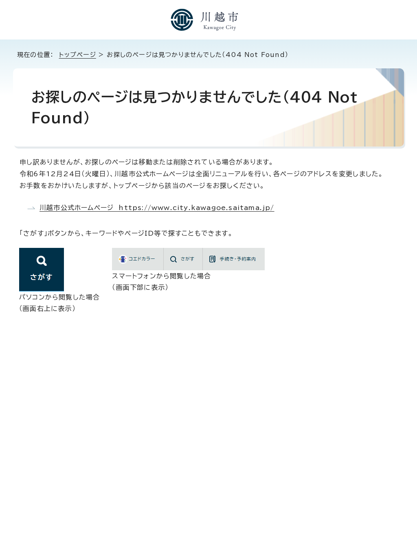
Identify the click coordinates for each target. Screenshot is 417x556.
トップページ (77, 55)
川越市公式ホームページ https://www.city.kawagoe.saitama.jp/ (157, 207)
